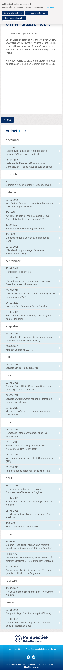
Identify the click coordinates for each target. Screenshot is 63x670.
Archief (11, 131)
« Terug (7, 119)
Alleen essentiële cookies (14, 18)
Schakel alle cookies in (13, 13)
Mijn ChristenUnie (31, 667)
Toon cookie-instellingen (36, 13)
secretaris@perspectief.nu (45, 649)
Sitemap (42, 665)
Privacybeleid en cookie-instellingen (20, 665)
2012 (25, 131)
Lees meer (50, 7)
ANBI (51, 665)
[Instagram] (33, 657)
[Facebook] (28, 657)
